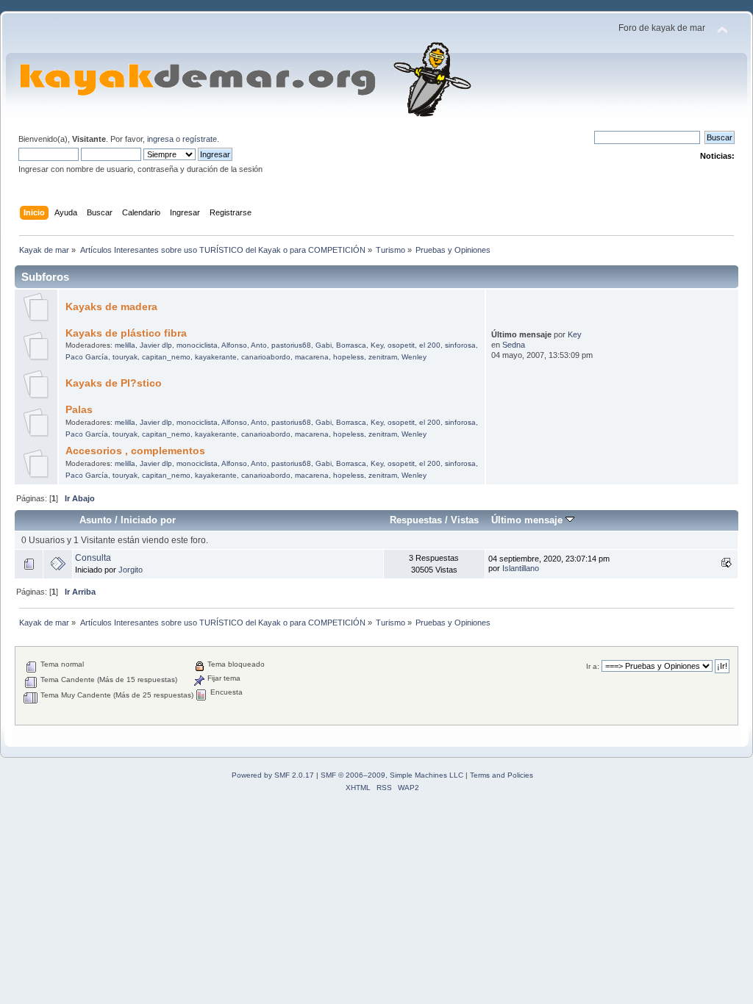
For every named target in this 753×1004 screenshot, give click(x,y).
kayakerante (216, 357)
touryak (125, 357)
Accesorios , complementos (135, 450)
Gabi (323, 345)
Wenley (414, 357)
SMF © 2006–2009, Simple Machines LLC (392, 775)
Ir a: (592, 666)
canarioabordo (265, 357)
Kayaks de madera (111, 306)
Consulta (93, 558)
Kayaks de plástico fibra (126, 333)
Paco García (86, 357)
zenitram (382, 357)
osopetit (401, 345)
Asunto (95, 520)
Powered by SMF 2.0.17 (273, 775)
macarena (312, 357)
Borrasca (351, 345)
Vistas (465, 520)
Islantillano (520, 568)
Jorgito (130, 569)
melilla (125, 345)
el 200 (429, 345)
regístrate (199, 139)
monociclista (197, 345)
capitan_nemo (166, 357)
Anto (259, 345)
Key (377, 345)
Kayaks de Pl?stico (113, 383)
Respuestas (416, 520)
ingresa (160, 139)
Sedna (513, 344)
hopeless (348, 357)
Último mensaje (528, 520)
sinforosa (460, 345)
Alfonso (234, 345)
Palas (79, 409)
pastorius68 (291, 345)
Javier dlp (156, 345)
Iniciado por (148, 520)
